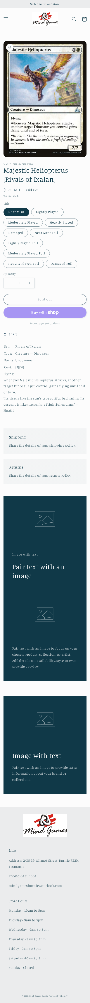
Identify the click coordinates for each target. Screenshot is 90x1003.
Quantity (9, 274)
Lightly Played (47, 212)
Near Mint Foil (46, 232)
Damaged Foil (62, 263)
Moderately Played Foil (26, 253)
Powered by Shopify (58, 996)
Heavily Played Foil (23, 263)
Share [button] (13, 334)
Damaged (15, 232)
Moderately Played (23, 222)
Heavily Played (61, 222)
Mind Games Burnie (38, 996)
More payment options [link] (45, 323)
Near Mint (16, 212)
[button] (6, 19)
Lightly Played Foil (23, 243)
